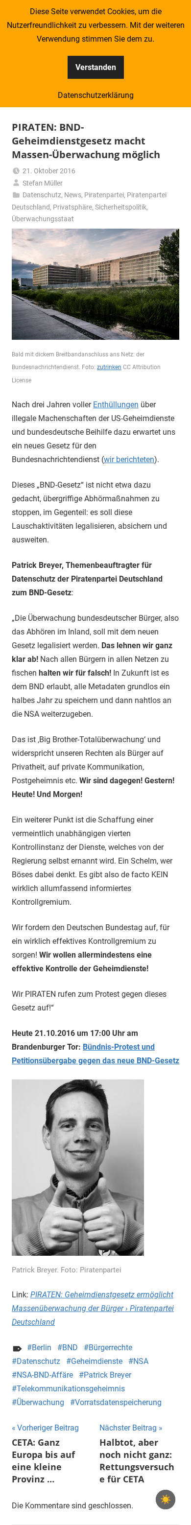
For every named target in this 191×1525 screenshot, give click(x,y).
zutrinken (109, 367)
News (72, 195)
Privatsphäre (72, 207)
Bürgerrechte (110, 1347)
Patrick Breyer (107, 1375)
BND (70, 1347)
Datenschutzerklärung (96, 95)
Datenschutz (42, 195)
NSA (140, 1361)
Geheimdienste (96, 1361)
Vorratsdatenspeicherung (118, 1402)
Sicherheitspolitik (120, 207)
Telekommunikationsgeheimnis (71, 1388)
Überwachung (40, 1402)
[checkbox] (165, 1499)
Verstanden (95, 67)
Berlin (41, 1347)
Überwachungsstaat (43, 219)
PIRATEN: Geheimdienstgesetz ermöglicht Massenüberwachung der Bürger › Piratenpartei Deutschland (93, 1308)
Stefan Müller (43, 183)
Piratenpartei (104, 195)
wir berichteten (129, 459)
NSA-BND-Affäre (45, 1375)
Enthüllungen (116, 404)
